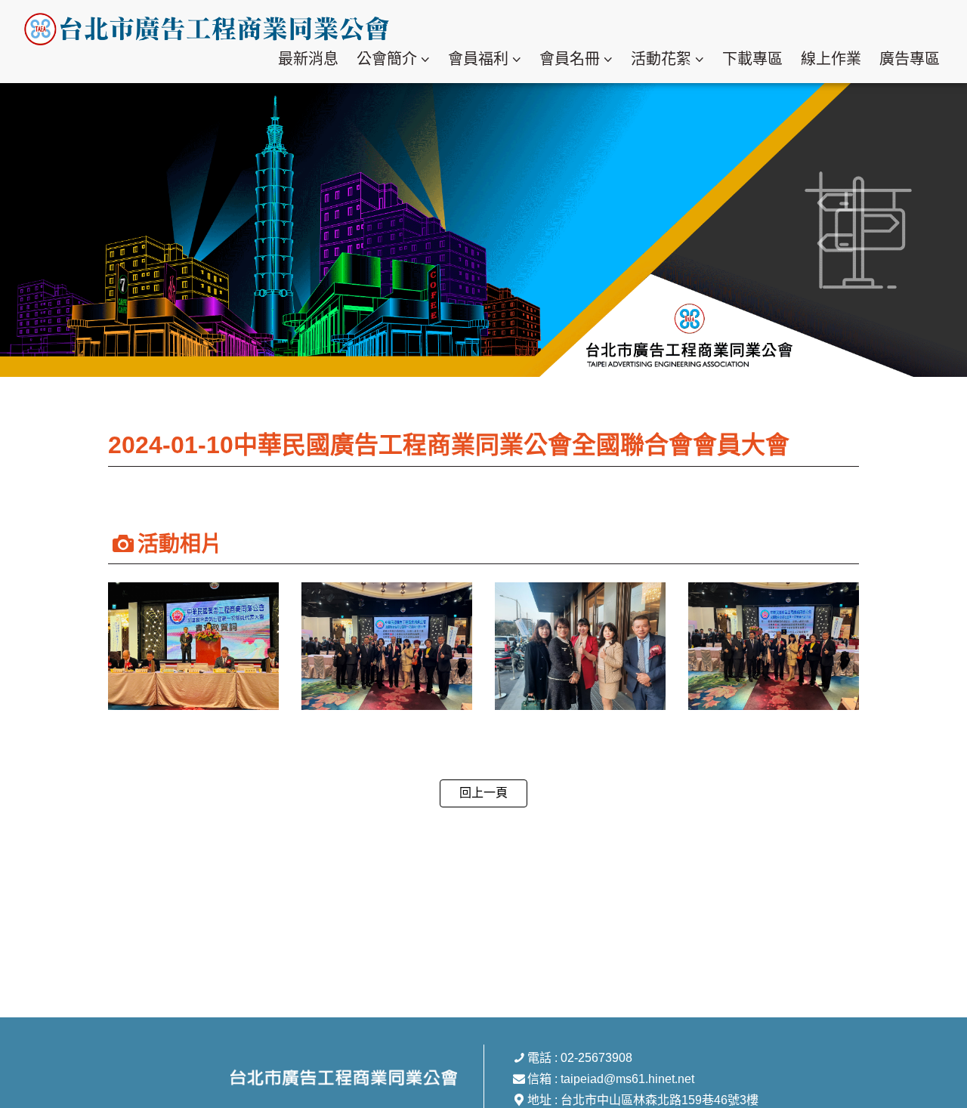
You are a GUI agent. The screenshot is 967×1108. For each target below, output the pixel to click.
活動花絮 (661, 59)
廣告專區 (909, 59)
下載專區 (752, 59)
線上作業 (831, 59)
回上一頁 (483, 792)
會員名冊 (569, 59)
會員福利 (478, 59)
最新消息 (308, 59)
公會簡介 (387, 59)
